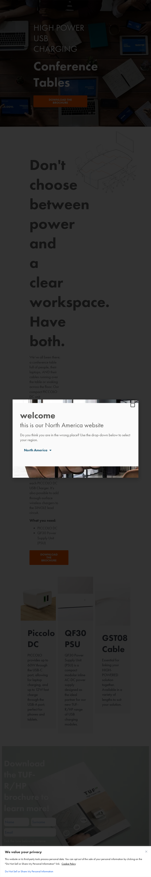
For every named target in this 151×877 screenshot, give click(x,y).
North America (35, 450)
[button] (132, 405)
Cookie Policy (69, 863)
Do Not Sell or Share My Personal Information (29, 871)
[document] (75, 438)
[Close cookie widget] (146, 851)
